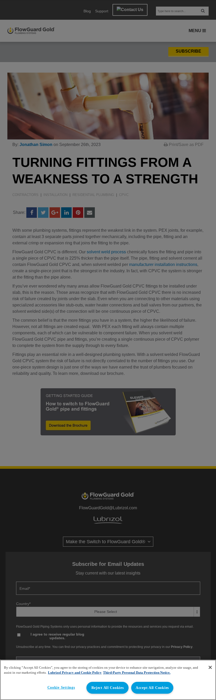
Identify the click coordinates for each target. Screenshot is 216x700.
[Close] (210, 667)
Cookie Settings (61, 687)
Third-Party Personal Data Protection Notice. (136, 672)
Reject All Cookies (107, 688)
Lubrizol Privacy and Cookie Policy (75, 672)
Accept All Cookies (152, 688)
